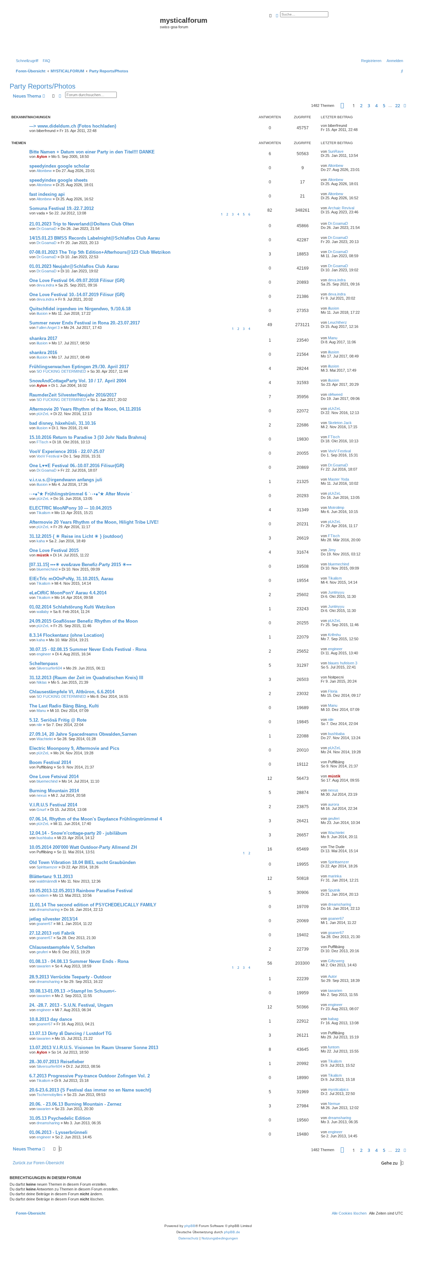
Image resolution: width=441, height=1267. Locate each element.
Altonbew (44, 171)
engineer (44, 654)
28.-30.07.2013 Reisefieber (56, 1061)
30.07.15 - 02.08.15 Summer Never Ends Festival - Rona (87, 649)
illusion (42, 313)
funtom (333, 1047)
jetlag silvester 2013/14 (53, 919)
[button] (342, 105)
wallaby (43, 612)
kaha (41, 541)
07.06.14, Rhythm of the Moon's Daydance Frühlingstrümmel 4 (95, 819)
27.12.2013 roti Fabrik (52, 933)
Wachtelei (45, 739)
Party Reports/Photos (42, 86)
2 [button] (361, 105)
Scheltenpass (43, 663)
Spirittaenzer (47, 867)
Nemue (334, 1104)
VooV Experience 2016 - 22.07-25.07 (66, 451)
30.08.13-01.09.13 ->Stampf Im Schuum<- (72, 991)
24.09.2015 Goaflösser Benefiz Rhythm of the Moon (83, 621)
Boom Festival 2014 (50, 762)
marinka (334, 876)
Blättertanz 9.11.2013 (51, 876)
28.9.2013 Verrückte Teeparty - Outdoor (70, 976)
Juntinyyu (336, 592)
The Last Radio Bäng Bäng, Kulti (64, 705)
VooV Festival (48, 456)
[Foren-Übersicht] (85, 31)
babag (333, 1019)
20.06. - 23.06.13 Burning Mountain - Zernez (75, 1104)
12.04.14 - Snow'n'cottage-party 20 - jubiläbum (78, 833)
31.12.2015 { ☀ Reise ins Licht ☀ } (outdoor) (76, 536)
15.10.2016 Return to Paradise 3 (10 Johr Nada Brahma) (87, 437)
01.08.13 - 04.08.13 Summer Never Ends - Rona (79, 961)
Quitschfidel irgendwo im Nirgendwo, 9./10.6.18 (80, 308)
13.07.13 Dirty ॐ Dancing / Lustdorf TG (70, 1033)
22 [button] (397, 105)
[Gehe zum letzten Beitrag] (349, 125)
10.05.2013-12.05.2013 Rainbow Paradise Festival (81, 890)
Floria (332, 691)
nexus (42, 795)
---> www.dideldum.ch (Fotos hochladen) (72, 126)
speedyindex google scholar (59, 166)
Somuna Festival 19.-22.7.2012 (61, 208)
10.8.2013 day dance (50, 1019)
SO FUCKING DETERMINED (61, 371)
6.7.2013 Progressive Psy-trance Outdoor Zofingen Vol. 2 (89, 1075)
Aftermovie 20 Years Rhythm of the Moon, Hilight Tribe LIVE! (93, 522)
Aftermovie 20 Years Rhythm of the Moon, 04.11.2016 (85, 409)
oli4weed (335, 394)
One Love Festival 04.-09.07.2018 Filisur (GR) (76, 280)
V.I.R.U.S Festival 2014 (53, 804)
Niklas (42, 682)
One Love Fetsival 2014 (54, 776)
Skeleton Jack (340, 423)
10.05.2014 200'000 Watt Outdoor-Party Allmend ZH (83, 847)
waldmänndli (47, 881)
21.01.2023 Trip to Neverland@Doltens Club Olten (81, 224)
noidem (43, 895)
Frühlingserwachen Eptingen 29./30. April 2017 (79, 366)
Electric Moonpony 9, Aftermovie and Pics (74, 748)
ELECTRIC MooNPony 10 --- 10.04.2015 (70, 508)
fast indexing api (47, 194)
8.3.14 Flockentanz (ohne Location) (66, 635)
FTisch (42, 442)
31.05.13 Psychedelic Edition (60, 1118)
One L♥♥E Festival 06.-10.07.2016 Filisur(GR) (76, 465)
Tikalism (43, 513)
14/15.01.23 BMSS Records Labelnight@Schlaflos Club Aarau (94, 238)
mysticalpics (338, 1089)
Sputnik (334, 890)
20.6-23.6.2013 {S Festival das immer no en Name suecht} (90, 1090)
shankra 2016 (43, 352)
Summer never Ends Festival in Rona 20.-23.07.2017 (84, 322)
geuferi (333, 818)
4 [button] (376, 105)
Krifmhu (334, 635)
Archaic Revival (341, 208)
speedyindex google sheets (58, 180)
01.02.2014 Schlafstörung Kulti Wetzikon (72, 607)
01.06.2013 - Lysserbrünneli (58, 1132)
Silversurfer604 (49, 668)
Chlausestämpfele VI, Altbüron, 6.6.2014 (71, 691)
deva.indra (45, 285)
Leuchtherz (337, 322)
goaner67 (44, 924)
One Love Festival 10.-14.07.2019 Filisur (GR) (76, 294)
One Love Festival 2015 (54, 550)
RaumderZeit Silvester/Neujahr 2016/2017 (72, 395)
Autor (332, 976)
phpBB (189, 1226)
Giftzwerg (336, 961)
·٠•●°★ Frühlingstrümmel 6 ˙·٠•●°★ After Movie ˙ (80, 493)
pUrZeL (43, 414)
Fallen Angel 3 (48, 327)
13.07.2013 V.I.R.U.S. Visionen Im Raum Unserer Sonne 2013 (93, 1047)
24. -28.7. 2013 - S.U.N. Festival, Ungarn (71, 1005)
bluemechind (47, 569)
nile (39, 725)
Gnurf (41, 809)
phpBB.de (232, 1232)
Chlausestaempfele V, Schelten (62, 947)
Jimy (332, 550)
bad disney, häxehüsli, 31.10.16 (62, 423)
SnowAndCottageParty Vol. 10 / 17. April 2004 (77, 380)
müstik (43, 555)
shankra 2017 (43, 338)
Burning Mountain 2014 (54, 790)
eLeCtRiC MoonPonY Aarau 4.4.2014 (67, 592)
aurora (333, 804)
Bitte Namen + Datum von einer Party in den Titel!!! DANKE (92, 151)
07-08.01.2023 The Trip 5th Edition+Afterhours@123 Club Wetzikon (100, 252)
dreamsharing (48, 909)
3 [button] (369, 105)
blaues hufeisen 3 (342, 663)
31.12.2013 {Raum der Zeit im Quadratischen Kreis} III (86, 677)
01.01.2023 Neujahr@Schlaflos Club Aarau (74, 266)
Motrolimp (336, 507)
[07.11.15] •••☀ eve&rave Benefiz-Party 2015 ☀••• (80, 564)
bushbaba (336, 734)
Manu (332, 338)
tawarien (44, 966)
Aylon (42, 156)
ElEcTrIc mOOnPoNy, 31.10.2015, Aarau (71, 578)
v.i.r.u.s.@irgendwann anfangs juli (65, 479)
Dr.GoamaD (47, 229)
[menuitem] (45, 61)
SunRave (335, 151)
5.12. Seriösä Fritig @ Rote (57, 720)
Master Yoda (338, 479)
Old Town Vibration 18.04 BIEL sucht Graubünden (82, 862)
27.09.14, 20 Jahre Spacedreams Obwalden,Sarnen (83, 734)
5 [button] (384, 105)
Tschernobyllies (50, 1095)
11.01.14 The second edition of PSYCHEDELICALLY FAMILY (92, 904)
